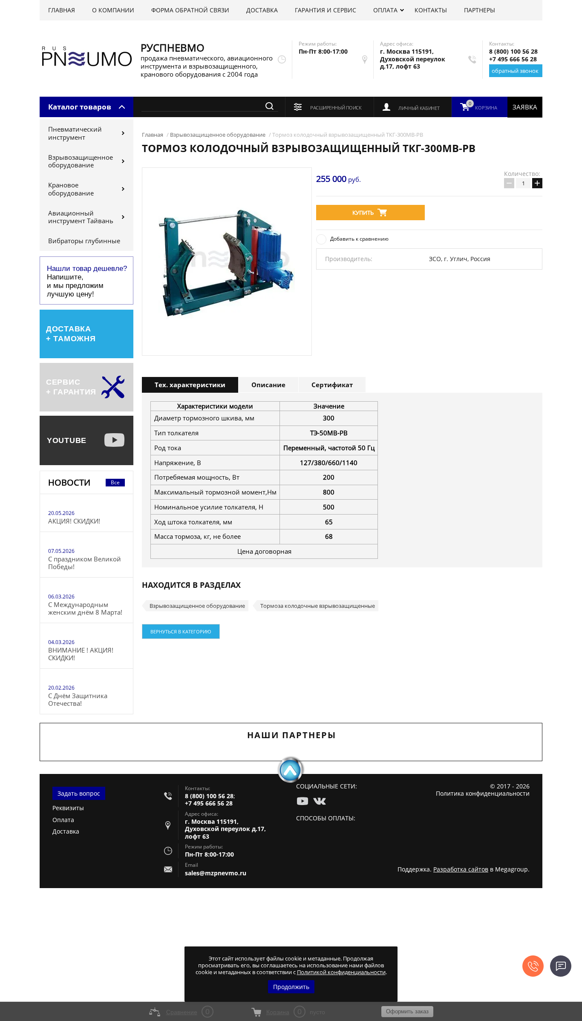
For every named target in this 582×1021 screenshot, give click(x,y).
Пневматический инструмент (75, 133)
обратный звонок (515, 71)
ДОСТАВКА (262, 10)
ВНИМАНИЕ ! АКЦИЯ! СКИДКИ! (80, 654)
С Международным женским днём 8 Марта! (85, 608)
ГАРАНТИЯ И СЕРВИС (325, 10)
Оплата (63, 820)
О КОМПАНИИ (113, 10)
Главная (152, 134)
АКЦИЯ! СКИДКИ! (74, 521)
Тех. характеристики (190, 384)
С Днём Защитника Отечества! (77, 699)
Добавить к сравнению (359, 238)
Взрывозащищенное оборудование (80, 161)
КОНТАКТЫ (431, 10)
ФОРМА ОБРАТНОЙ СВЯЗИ (190, 10)
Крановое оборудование (71, 189)
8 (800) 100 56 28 (513, 51)
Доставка (65, 831)
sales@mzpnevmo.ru (215, 873)
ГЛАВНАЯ (61, 10)
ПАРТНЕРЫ (479, 10)
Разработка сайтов (460, 869)
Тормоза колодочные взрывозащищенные (317, 606)
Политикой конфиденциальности (341, 972)
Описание (268, 384)
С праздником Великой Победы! (84, 563)
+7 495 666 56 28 (513, 59)
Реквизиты (68, 808)
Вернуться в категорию (180, 631)
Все (115, 482)
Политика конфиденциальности (483, 793)
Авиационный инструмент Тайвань (80, 217)
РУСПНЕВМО (173, 47)
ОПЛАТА (385, 10)
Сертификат (332, 384)
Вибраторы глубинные (84, 240)
